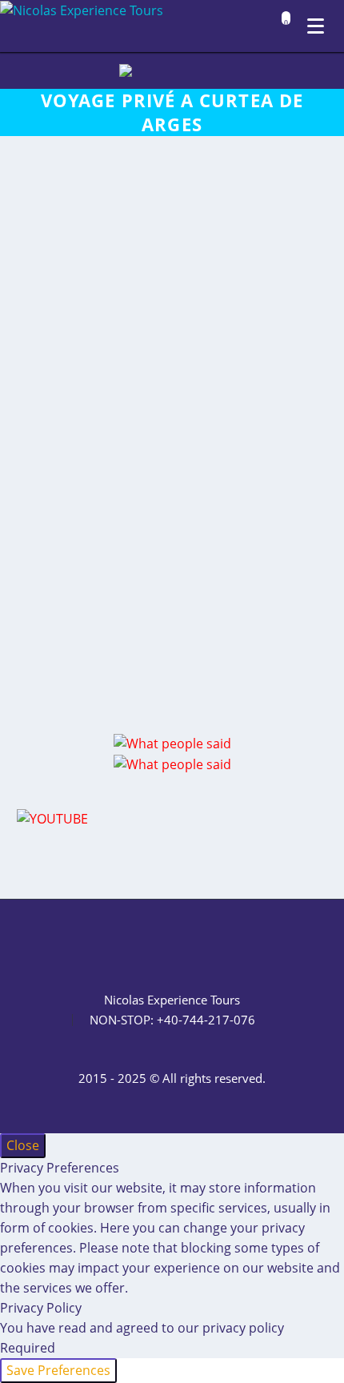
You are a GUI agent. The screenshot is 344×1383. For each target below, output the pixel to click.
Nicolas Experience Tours (172, 1000)
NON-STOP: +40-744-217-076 (172, 1020)
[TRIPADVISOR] (234, 942)
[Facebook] (109, 942)
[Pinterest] (192, 942)
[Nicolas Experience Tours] (81, 10)
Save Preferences (58, 1370)
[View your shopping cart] (282, 28)
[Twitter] (151, 942)
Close (22, 1145)
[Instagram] (172, 942)
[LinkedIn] (130, 942)
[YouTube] (213, 942)
